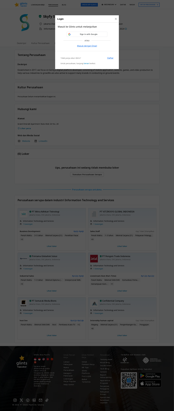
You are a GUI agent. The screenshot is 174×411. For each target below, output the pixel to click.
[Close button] (116, 18)
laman (86, 63)
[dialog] (87, 42)
